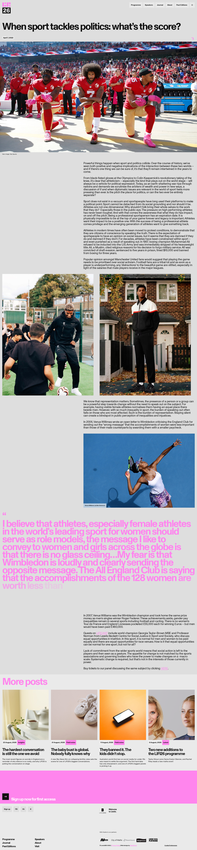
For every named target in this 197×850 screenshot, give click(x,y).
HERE (164, 668)
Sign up (7, 809)
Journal (160, 5)
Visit (37, 846)
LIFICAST (102, 633)
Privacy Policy (115, 845)
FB (16, 809)
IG (23, 809)
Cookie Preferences (171, 845)
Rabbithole (133, 845)
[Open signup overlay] (98, 787)
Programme (136, 5)
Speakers (149, 5)
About (169, 5)
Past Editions (181, 5)
